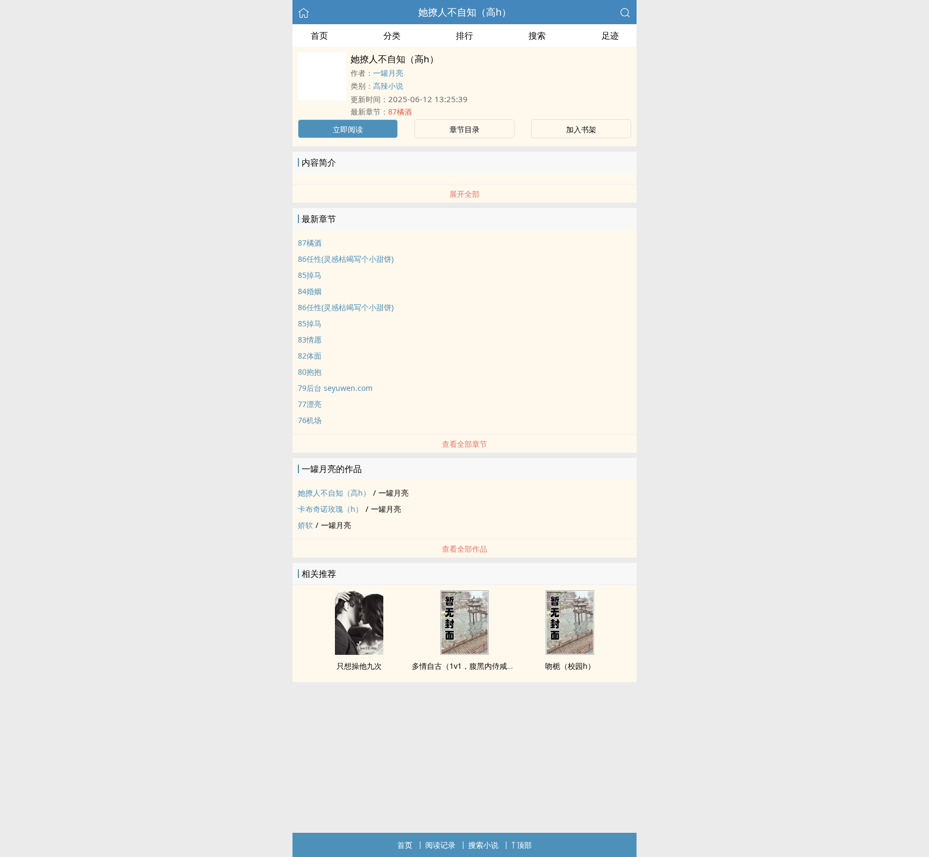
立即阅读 (348, 129)
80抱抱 (309, 372)
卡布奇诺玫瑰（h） (330, 509)
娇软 (305, 525)
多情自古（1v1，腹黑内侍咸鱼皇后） (474, 666)
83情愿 (309, 339)
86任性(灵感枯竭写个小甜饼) (346, 259)
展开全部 (464, 194)
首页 (319, 35)
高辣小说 (388, 86)
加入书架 (581, 129)
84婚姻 (309, 291)
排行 (464, 35)
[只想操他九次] (359, 652)
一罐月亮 (388, 73)
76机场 (309, 420)
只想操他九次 (359, 666)
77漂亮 (309, 404)
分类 (392, 35)
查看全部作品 (464, 549)
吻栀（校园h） (570, 666)
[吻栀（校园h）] (570, 652)
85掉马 (309, 275)
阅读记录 (440, 845)
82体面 (309, 356)
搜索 (537, 35)
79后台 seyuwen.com (335, 388)
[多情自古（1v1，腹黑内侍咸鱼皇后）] (464, 652)
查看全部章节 (464, 444)
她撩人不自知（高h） (464, 11)
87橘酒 (400, 111)
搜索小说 (483, 845)
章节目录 (464, 129)
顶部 (524, 845)
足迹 (610, 35)
